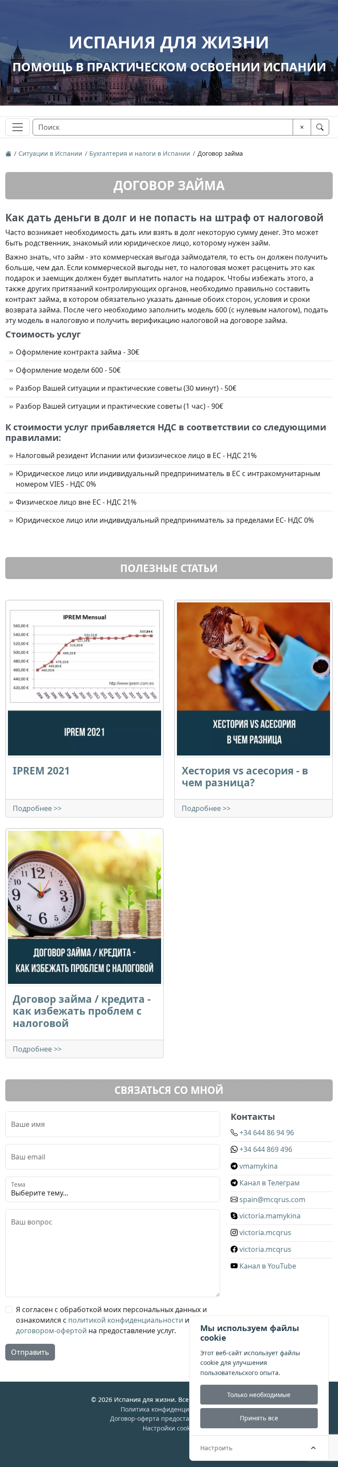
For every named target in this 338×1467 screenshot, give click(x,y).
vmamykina (258, 1166)
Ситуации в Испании (50, 153)
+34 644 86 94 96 (266, 1132)
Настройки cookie (169, 1428)
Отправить (30, 1352)
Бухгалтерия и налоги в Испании (139, 153)
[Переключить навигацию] (17, 127)
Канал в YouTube (267, 1266)
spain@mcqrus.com (271, 1199)
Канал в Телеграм (269, 1183)
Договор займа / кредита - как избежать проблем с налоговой (82, 1011)
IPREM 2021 (41, 771)
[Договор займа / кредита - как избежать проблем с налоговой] (84, 907)
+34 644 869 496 (265, 1149)
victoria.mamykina (269, 1216)
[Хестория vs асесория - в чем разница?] (253, 679)
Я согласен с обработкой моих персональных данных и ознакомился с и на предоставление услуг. (111, 1320)
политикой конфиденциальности (125, 1320)
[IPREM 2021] (84, 679)
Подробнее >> (37, 808)
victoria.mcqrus (264, 1232)
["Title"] (8, 153)
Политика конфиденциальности (169, 1409)
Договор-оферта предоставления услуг (169, 1418)
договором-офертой (51, 1330)
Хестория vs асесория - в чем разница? (245, 776)
